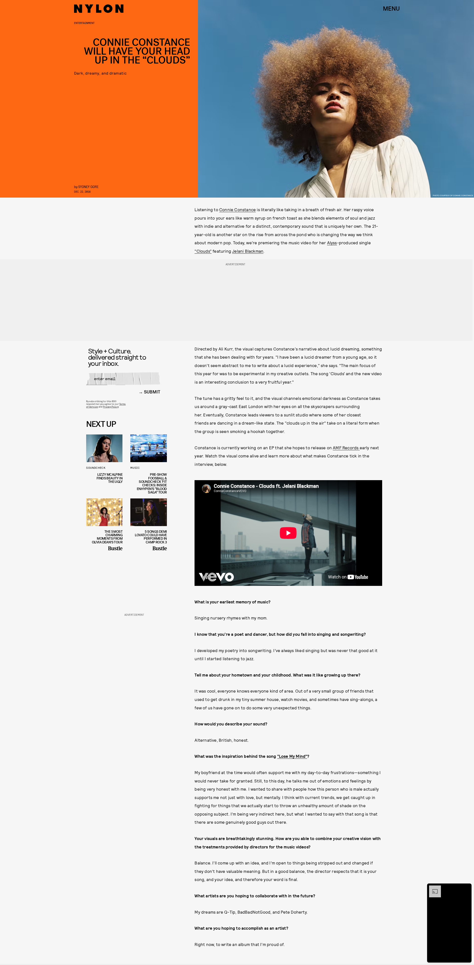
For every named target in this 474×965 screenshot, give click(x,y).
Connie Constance (237, 209)
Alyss (332, 242)
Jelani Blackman (247, 250)
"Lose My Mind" (292, 756)
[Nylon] (98, 8)
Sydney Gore (88, 187)
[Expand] (432, 888)
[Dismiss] (466, 888)
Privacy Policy (110, 406)
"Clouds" (203, 250)
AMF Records (346, 447)
